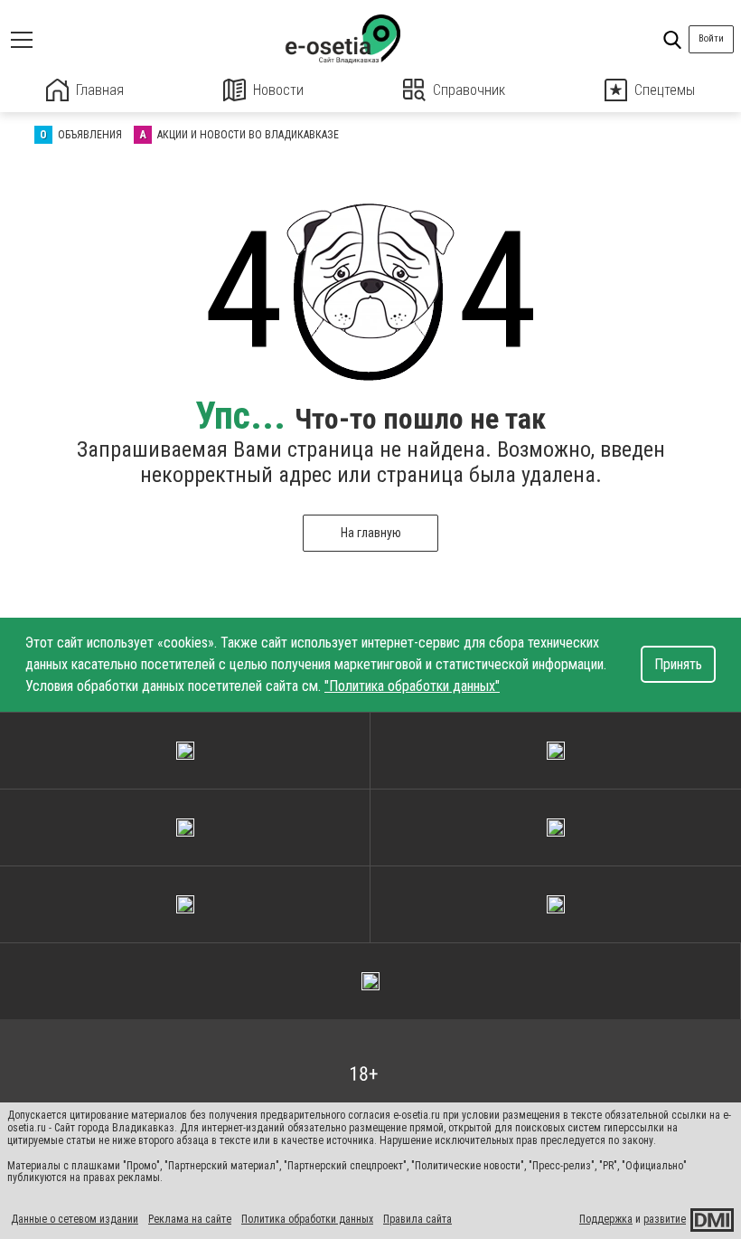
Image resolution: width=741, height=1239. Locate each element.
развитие (664, 1219)
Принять (678, 664)
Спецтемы (664, 90)
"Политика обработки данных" (412, 686)
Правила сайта (417, 1219)
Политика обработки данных (307, 1219)
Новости (278, 90)
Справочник (469, 90)
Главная (100, 90)
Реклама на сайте (189, 1219)
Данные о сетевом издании (74, 1219)
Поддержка (606, 1219)
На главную (371, 532)
